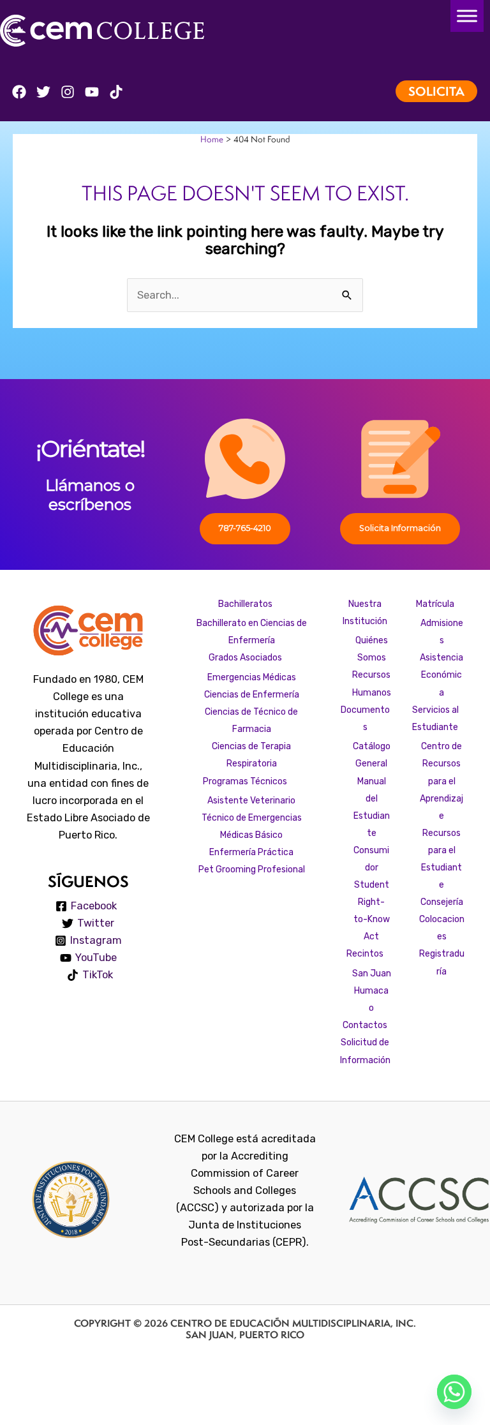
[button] (443, 91)
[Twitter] (43, 91)
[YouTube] (91, 91)
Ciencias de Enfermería (251, 694)
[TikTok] (116, 91)
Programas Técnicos (245, 781)
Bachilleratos (245, 604)
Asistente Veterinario (251, 800)
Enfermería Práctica (251, 852)
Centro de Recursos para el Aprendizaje (441, 780)
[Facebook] (19, 91)
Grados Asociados (245, 657)
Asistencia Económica (441, 674)
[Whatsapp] (454, 1392)
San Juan (371, 973)
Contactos (365, 1025)
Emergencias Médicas (251, 677)
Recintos (364, 953)
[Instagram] (67, 91)
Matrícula (435, 604)
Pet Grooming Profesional (251, 869)
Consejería (441, 902)
